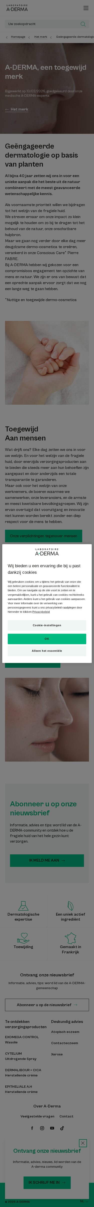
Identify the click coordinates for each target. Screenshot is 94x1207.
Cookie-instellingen (47, 625)
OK (47, 638)
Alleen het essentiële (47, 650)
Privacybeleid (41, 611)
